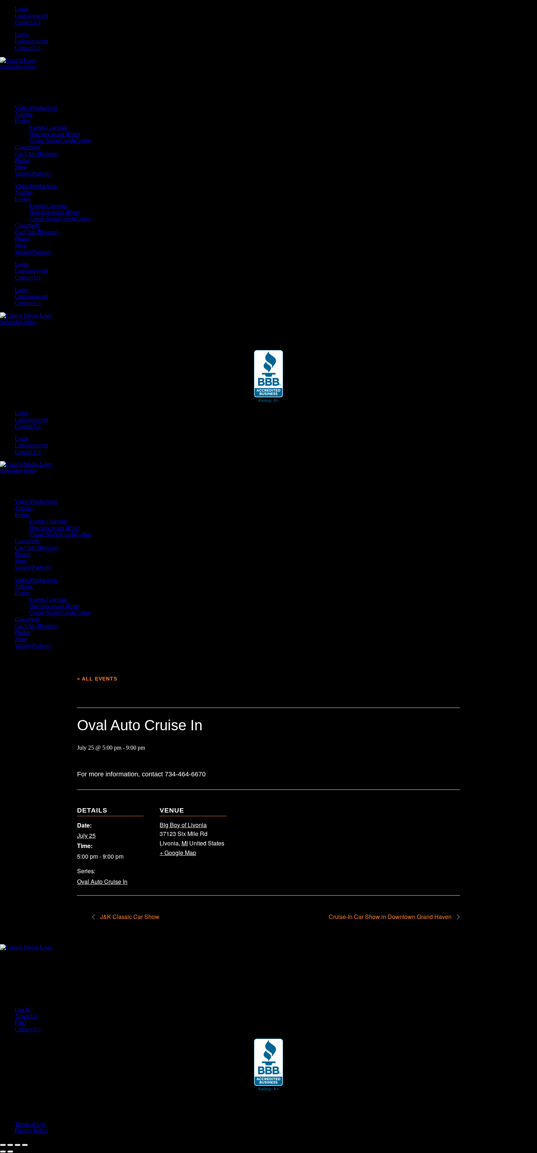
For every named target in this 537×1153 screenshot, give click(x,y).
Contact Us (28, 22)
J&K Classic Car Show (129, 916)
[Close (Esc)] (25, 1145)
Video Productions (36, 108)
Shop (21, 167)
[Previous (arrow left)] (3, 1151)
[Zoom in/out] (3, 1145)
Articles (24, 114)
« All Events (97, 679)
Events (22, 121)
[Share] (17, 1145)
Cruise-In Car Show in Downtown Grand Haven (391, 916)
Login (21, 9)
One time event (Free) (54, 134)
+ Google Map (178, 852)
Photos (22, 160)
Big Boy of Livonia (183, 825)
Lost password (31, 15)
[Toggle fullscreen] (10, 1145)
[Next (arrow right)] (10, 1151)
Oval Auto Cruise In (102, 881)
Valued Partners (33, 173)
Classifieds (27, 147)
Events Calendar (48, 127)
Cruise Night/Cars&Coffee (60, 140)
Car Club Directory (37, 154)
